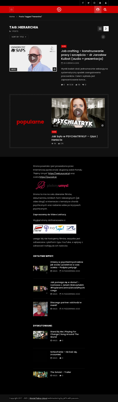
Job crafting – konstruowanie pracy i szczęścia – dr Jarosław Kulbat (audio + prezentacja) (83, 55)
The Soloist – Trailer (60, 372)
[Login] (106, 3)
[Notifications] (100, 3)
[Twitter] (88, 3)
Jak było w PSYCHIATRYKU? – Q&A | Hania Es (75, 138)
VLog (64, 46)
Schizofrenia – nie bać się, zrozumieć (63, 353)
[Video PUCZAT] (59, 9)
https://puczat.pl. (48, 177)
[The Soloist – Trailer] (40, 378)
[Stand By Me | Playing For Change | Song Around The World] (40, 338)
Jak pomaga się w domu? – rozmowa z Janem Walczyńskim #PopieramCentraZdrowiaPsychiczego (67, 286)
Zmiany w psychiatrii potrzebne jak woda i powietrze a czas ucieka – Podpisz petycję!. (66, 265)
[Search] (105, 9)
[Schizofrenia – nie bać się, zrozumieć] (40, 358)
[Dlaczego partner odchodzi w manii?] (40, 309)
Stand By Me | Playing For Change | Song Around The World (64, 334)
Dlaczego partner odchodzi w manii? (66, 304)
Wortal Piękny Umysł (38, 398)
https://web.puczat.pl (59, 173)
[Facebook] (83, 3)
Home (12, 16)
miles (55, 271)
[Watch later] (94, 3)
